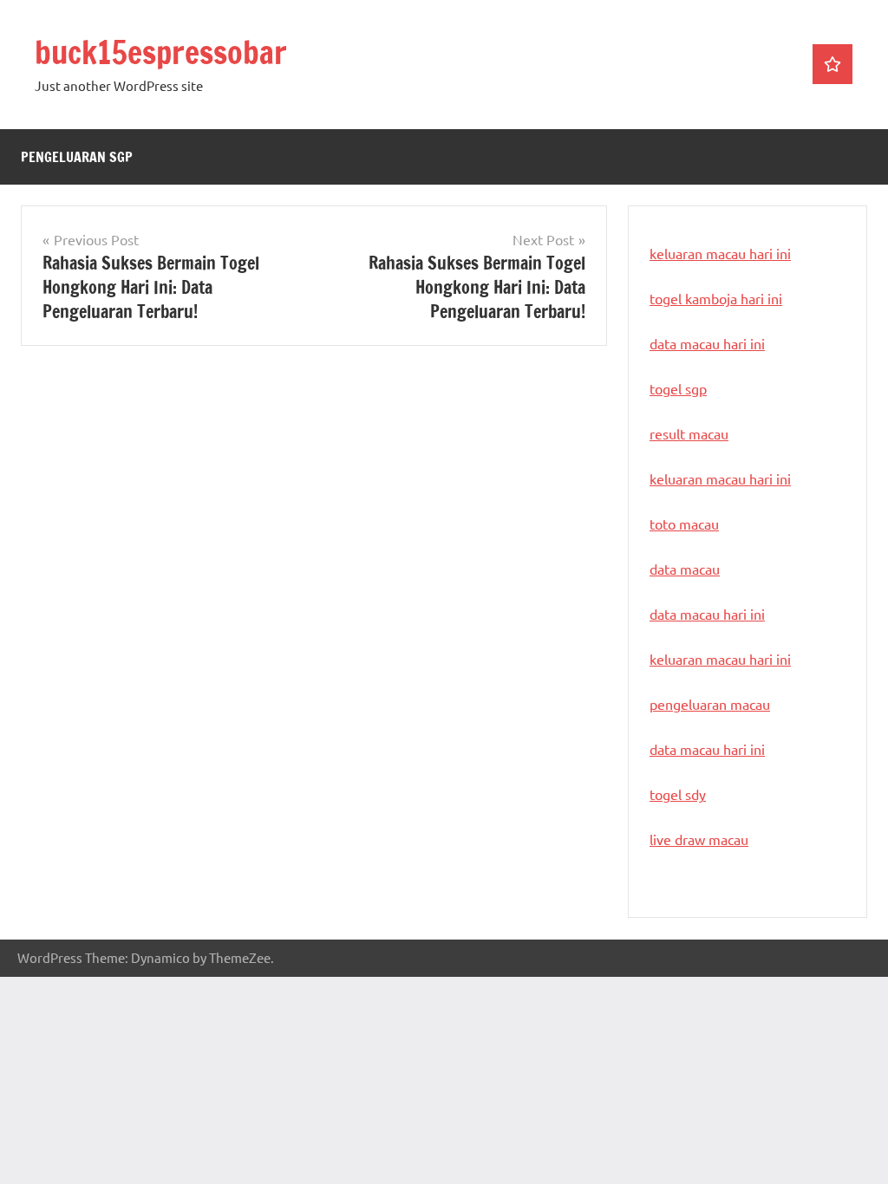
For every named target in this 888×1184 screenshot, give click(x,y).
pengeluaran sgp (77, 156)
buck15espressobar (161, 52)
